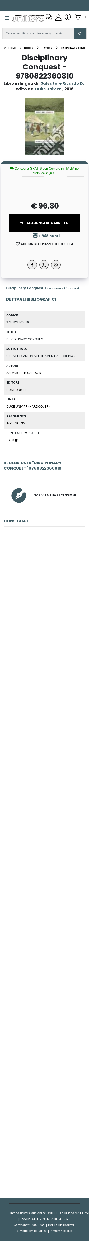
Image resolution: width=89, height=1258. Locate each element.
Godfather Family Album (44, 703)
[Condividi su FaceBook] (32, 264)
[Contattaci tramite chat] (49, 17)
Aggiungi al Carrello (47, 222)
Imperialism (15, 423)
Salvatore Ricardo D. (62, 83)
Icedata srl (40, 1231)
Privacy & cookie (61, 1231)
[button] (80, 17)
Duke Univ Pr (17, 390)
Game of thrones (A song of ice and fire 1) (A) (46, 1141)
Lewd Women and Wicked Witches (44, 812)
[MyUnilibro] (58, 17)
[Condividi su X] (44, 264)
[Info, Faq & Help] (68, 17)
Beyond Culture (44, 1032)
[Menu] (7, 18)
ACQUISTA (46, 628)
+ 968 (10, 440)
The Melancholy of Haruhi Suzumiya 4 (44, 593)
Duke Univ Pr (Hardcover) (28, 406)
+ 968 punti (49, 235)
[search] (80, 33)
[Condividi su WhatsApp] (56, 264)
